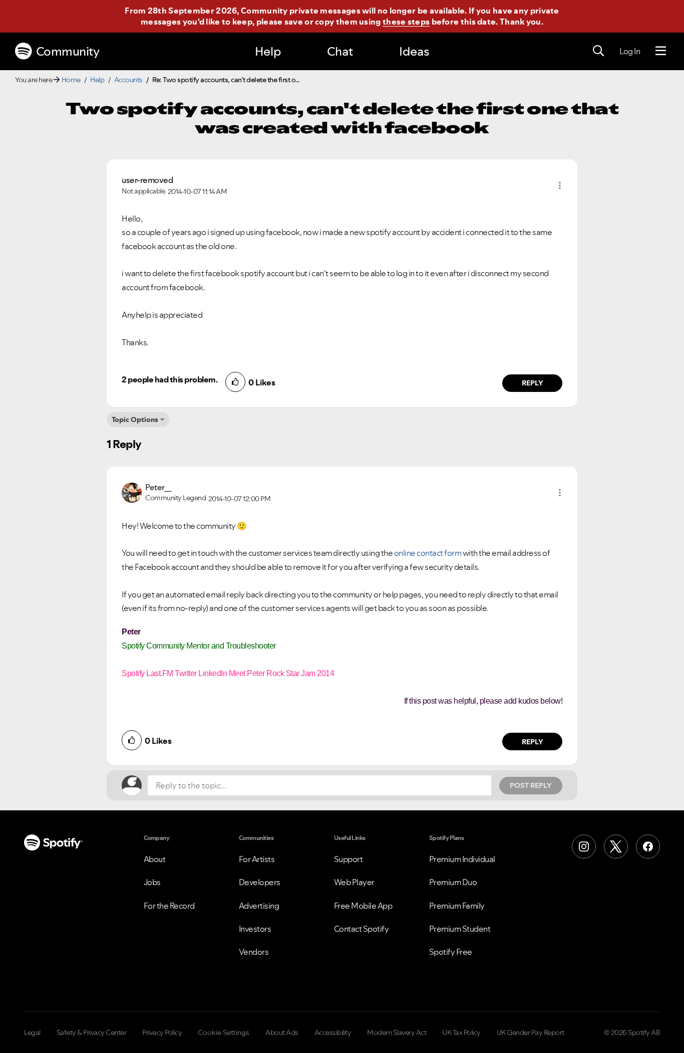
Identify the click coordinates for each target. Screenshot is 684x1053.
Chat (340, 51)
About (155, 859)
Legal (32, 1032)
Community (68, 51)
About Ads (281, 1032)
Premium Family (457, 905)
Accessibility (333, 1032)
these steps (406, 21)
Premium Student (460, 928)
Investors (255, 928)
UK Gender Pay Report (530, 1032)
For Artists (257, 859)
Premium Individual (462, 859)
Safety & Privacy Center (92, 1032)
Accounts (128, 80)
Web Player (354, 882)
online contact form (428, 552)
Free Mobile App (363, 905)
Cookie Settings (223, 1032)
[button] (559, 185)
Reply (532, 383)
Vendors (254, 951)
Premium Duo (453, 882)
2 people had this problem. (169, 379)
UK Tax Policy (461, 1032)
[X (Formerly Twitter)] (616, 846)
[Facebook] (648, 846)
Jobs (152, 882)
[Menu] (660, 51)
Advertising (259, 905)
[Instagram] (584, 846)
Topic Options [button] (135, 419)
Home (71, 80)
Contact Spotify (361, 928)
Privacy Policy (162, 1032)
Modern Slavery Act (396, 1032)
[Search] (598, 51)
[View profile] (132, 491)
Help (268, 51)
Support (348, 859)
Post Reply (531, 785)
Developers (259, 882)
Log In (629, 51)
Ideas (414, 51)
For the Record (169, 905)
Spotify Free (450, 951)
